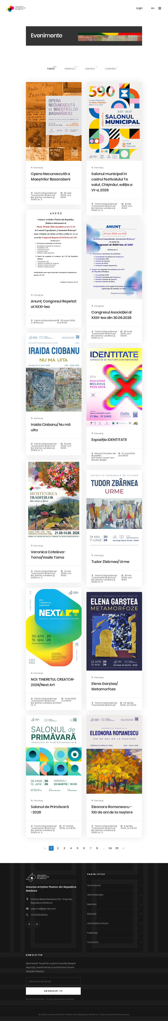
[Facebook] (29, 924)
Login (139, 8)
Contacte (93, 942)
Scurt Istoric (94, 885)
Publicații (92, 932)
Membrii (91, 904)
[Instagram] (37, 924)
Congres (111, 68)
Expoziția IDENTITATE (109, 439)
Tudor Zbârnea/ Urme (110, 561)
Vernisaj (70, 68)
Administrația (95, 894)
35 (116, 848)
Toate (52, 68)
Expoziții (91, 913)
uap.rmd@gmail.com (43, 908)
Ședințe (91, 68)
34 (110, 848)
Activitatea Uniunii (97, 923)
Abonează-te (53, 991)
